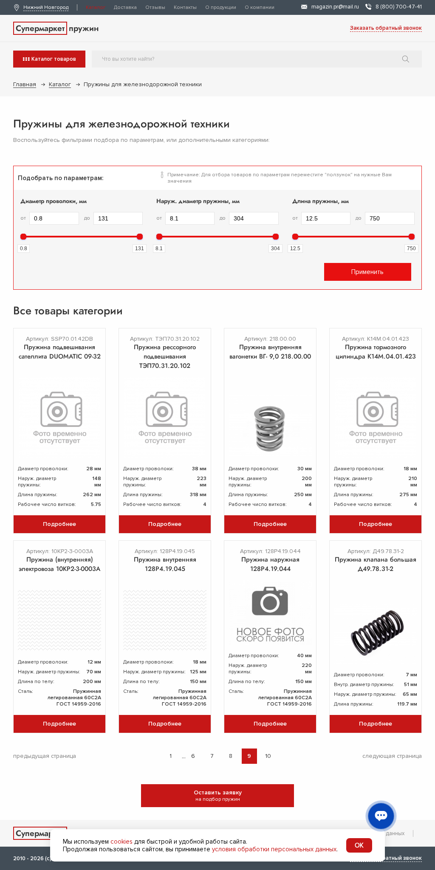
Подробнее (59, 524)
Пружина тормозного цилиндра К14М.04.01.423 (376, 351)
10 (268, 756)
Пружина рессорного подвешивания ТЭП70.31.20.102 (165, 356)
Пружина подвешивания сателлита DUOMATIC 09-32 (60, 351)
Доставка (125, 7)
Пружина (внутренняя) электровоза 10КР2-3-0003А (59, 564)
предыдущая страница (44, 756)
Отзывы (155, 7)
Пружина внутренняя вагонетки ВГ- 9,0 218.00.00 (270, 351)
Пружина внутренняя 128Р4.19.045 (165, 564)
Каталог (95, 7)
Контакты (185, 7)
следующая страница (392, 756)
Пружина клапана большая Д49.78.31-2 (375, 564)
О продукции (220, 7)
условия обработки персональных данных (274, 849)
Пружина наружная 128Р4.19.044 (270, 564)
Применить (367, 272)
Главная (24, 84)
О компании (259, 7)
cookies (121, 841)
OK (359, 845)
